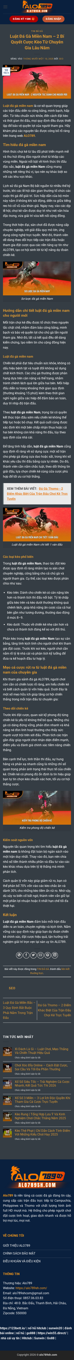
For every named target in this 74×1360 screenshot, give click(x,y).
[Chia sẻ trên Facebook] (26, 955)
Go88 (50, 1338)
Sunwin (39, 1338)
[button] (5, 7)
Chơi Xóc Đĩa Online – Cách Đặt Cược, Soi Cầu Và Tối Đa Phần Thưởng (41, 1067)
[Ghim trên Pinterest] (47, 955)
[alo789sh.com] (37, 7)
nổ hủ (20, 1333)
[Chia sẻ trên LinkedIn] (55, 955)
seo (61, 59)
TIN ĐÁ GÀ (37, 31)
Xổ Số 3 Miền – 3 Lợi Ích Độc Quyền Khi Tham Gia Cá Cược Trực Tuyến (42, 1100)
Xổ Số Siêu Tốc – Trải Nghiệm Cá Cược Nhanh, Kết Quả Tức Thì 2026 (42, 1083)
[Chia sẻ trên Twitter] (33, 955)
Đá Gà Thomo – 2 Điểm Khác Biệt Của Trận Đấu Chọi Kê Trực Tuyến (54, 1010)
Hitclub (27, 1338)
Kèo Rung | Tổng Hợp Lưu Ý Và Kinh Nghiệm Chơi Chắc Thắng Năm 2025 (40, 1116)
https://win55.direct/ (52, 1333)
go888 (30, 1333)
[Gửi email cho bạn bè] (40, 955)
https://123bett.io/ (13, 1328)
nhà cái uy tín (10, 1338)
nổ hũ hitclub (37, 1328)
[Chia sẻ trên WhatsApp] (19, 955)
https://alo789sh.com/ (31, 1288)
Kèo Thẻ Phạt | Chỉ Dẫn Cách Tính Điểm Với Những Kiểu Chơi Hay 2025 (42, 1132)
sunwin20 (55, 1328)
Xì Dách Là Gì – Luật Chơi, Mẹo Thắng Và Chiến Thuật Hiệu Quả (41, 1051)
